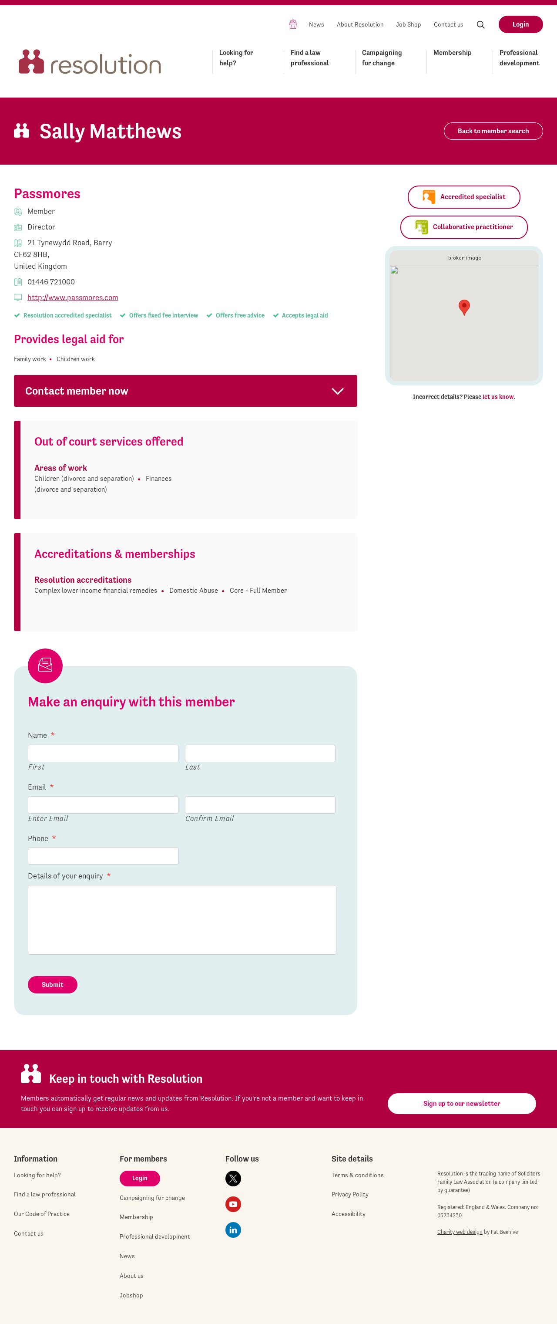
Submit (53, 984)
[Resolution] (90, 60)
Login (521, 24)
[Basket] (293, 24)
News (316, 24)
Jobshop (131, 1295)
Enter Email (48, 818)
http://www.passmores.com (72, 297)
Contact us (448, 24)
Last (193, 766)
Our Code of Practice (42, 1213)
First (36, 766)
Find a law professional (310, 57)
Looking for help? (236, 57)
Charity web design (460, 1232)
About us (132, 1275)
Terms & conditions (358, 1175)
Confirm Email (209, 818)
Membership (452, 52)
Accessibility (349, 1213)
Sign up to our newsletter (461, 1103)
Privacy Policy (350, 1194)
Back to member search (493, 131)
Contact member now (76, 391)
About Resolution (360, 24)
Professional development (520, 57)
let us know (498, 396)
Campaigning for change (382, 57)
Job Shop (408, 24)
